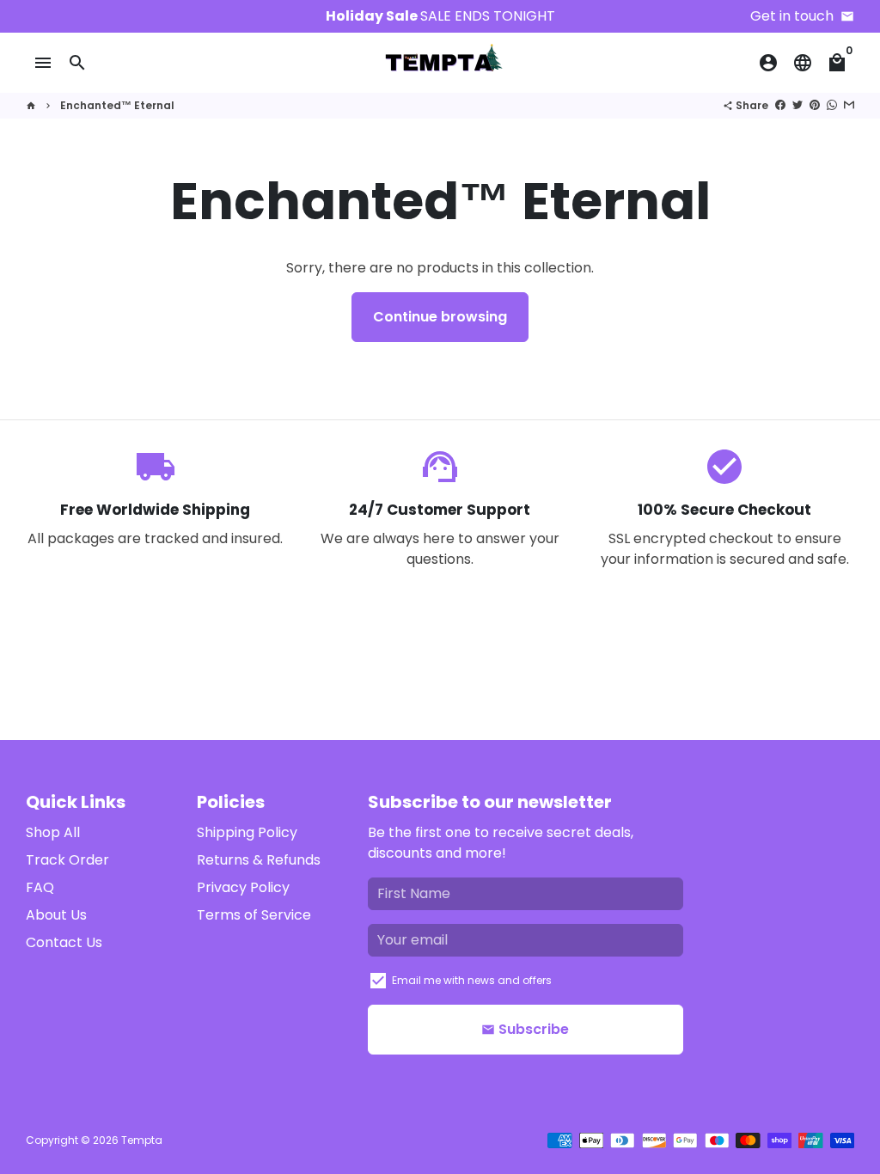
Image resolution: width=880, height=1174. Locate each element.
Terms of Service (254, 915)
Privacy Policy (243, 887)
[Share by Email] (849, 105)
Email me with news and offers (472, 980)
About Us (56, 915)
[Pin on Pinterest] (815, 105)
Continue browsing (440, 317)
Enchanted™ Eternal (117, 105)
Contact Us (64, 942)
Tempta (141, 1140)
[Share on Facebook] (780, 105)
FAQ (40, 887)
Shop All (53, 832)
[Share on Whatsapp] (832, 105)
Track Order (67, 860)
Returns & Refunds (259, 860)
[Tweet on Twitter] (797, 105)
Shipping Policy (247, 832)
